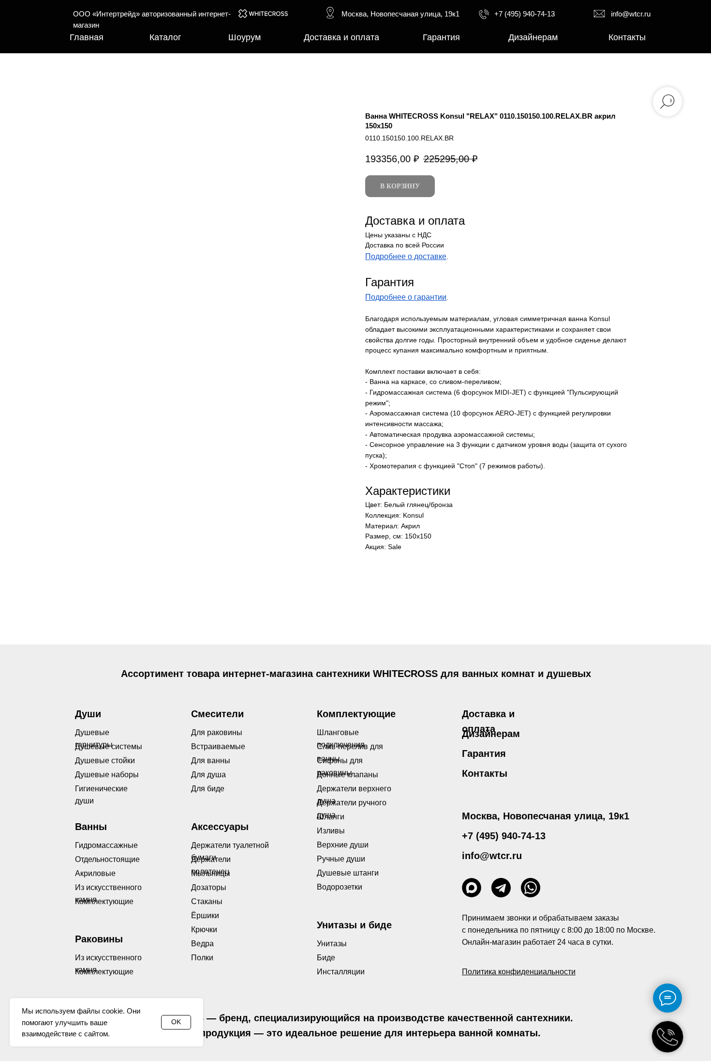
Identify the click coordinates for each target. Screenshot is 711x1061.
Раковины (99, 939)
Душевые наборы (107, 774)
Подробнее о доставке (405, 256)
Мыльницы (210, 873)
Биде (326, 957)
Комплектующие (104, 972)
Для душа (208, 774)
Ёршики (205, 915)
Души (88, 713)
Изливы (331, 831)
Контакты (484, 773)
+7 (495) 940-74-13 (524, 14)
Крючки (204, 929)
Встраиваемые (218, 746)
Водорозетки (339, 887)
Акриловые (95, 873)
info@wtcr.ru (631, 14)
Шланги (330, 817)
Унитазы (332, 943)
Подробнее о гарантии (405, 297)
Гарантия (484, 753)
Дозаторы (208, 887)
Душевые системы (108, 746)
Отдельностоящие (107, 859)
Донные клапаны (347, 774)
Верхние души (343, 845)
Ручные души (341, 859)
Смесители (217, 713)
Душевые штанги (348, 873)
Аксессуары (220, 826)
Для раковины (216, 732)
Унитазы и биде (354, 925)
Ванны (91, 826)
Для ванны (210, 760)
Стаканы (206, 901)
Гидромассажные (106, 845)
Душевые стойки (105, 760)
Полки (202, 957)
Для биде (207, 788)
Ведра (202, 943)
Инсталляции (341, 972)
